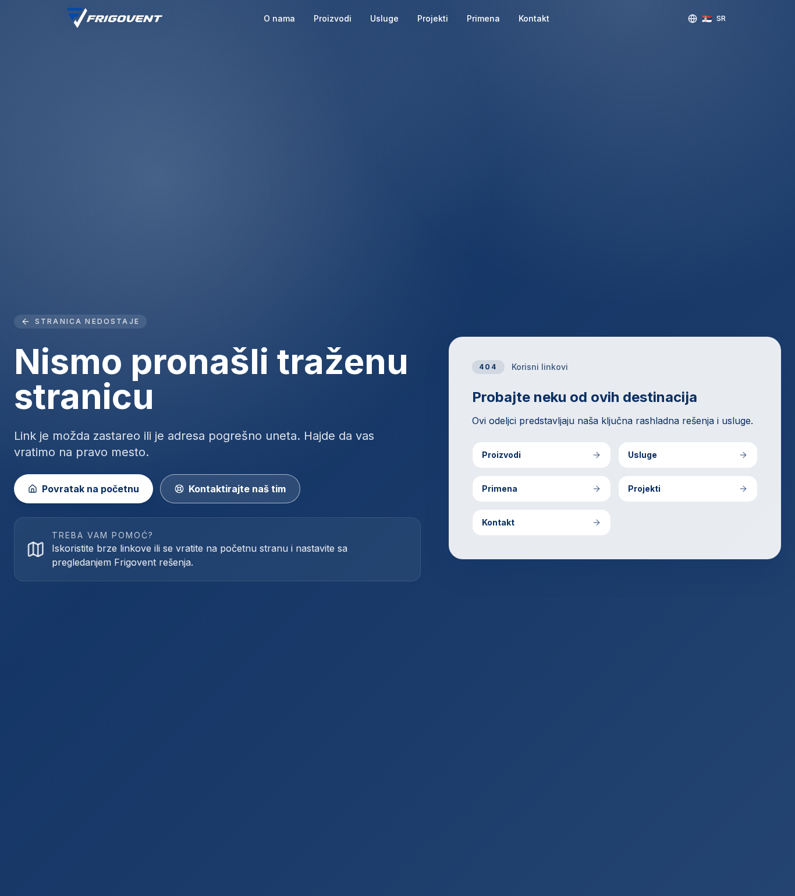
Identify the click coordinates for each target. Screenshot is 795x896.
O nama (279, 18)
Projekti (432, 18)
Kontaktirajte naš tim (237, 489)
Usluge (384, 18)
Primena (483, 18)
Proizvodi (333, 18)
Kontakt (534, 18)
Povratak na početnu (90, 489)
